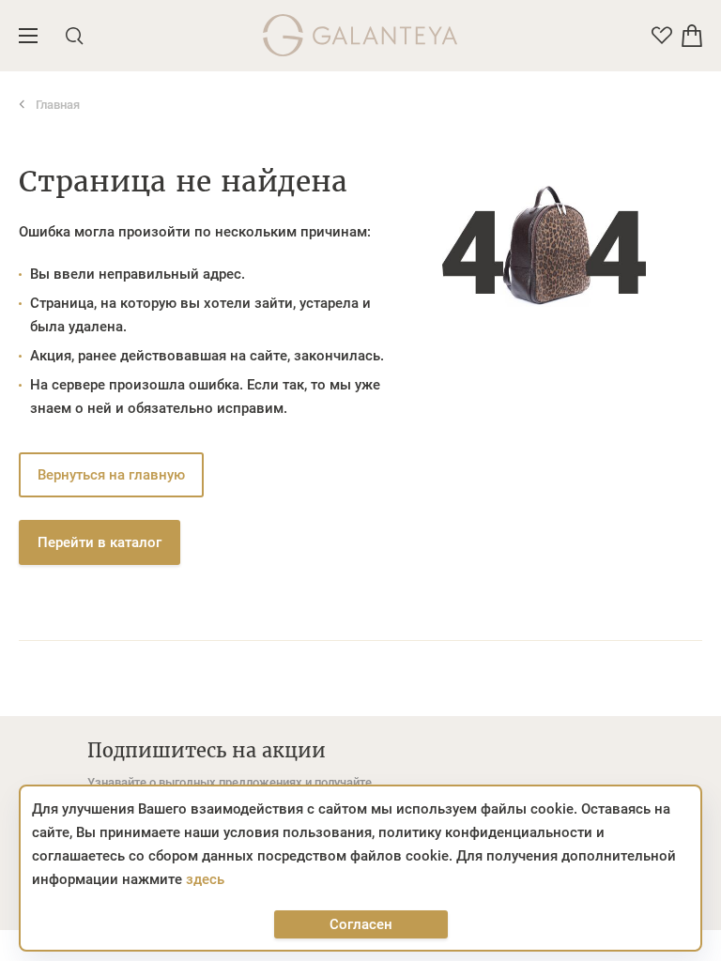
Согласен (361, 924)
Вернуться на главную (111, 474)
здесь (205, 879)
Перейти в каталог (99, 542)
